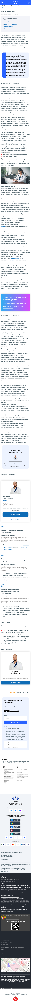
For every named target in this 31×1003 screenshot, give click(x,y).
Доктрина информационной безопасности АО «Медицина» (14, 885)
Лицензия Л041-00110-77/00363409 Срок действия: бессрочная (13, 876)
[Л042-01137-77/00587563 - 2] (22, 774)
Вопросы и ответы (9, 26)
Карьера (3, 955)
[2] (12, 692)
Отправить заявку (15, 722)
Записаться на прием (15, 682)
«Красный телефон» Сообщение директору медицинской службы (11, 851)
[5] (16, 692)
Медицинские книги (5, 953)
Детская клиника (5, 940)
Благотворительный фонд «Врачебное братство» (12, 947)
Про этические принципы (7, 911)
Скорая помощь (4, 944)
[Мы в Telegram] (6, 837)
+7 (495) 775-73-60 (11, 710)
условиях (12, 736)
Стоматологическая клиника (7, 938)
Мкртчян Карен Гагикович (15, 461)
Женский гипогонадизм (10, 24)
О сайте (2, 883)
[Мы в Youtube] (15, 837)
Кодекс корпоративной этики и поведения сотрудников (14, 909)
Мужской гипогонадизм (10, 22)
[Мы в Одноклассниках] (20, 837)
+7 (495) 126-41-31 (8, 308)
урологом (12, 261)
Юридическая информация (7, 895)
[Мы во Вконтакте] (24, 837)
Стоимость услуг (5, 859)
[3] (13, 692)
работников (14, 892)
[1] (10, 692)
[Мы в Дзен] (11, 837)
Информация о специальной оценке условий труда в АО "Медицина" (14, 906)
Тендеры (3, 949)
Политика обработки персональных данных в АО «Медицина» (15, 887)
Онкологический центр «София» (8, 936)
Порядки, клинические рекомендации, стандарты (12, 898)
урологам (26, 545)
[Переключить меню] (4, 2)
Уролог (3, 226)
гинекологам (24, 547)
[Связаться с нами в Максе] (20, 810)
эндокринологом (15, 258)
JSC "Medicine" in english (6, 942)
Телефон (5, 715)
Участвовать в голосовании (12, 919)
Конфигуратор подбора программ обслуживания (7, 856)
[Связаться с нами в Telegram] (11, 810)
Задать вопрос (15, 514)
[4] (15, 692)
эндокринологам (7, 547)
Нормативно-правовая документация (10, 896)
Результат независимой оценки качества (15, 921)
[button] (2, 2)
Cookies (18, 993)
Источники (7, 29)
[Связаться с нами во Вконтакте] (15, 810)
